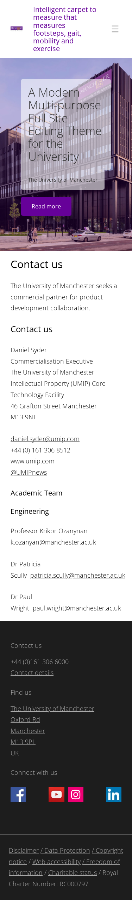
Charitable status (72, 872)
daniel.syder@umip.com (45, 438)
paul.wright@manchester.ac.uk (77, 608)
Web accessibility (56, 861)
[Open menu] (115, 29)
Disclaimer (24, 850)
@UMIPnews (29, 472)
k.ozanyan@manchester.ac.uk (53, 542)
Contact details (32, 672)
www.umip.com (33, 461)
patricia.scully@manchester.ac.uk (77, 575)
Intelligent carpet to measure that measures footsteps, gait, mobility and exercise (64, 28)
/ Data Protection (65, 850)
